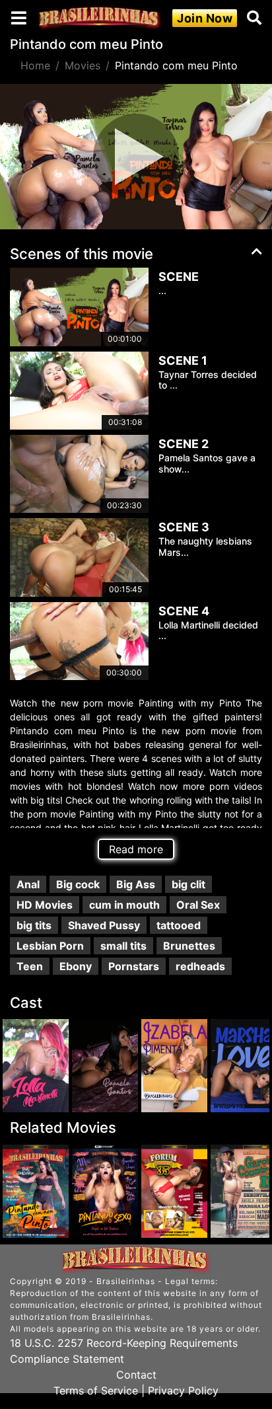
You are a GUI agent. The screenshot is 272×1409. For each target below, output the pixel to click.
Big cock (78, 884)
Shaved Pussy (104, 925)
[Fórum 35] (174, 1191)
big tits (34, 925)
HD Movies (45, 904)
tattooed (178, 925)
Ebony (75, 966)
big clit (188, 884)
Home (35, 65)
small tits (123, 945)
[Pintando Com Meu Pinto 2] (36, 1191)
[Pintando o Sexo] (105, 1191)
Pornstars (133, 966)
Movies (82, 65)
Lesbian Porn (50, 945)
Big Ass (135, 884)
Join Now (204, 18)
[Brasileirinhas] (99, 18)
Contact (136, 1374)
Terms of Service (95, 1390)
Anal (28, 884)
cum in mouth (124, 904)
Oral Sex (198, 904)
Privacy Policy (183, 1390)
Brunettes (189, 945)
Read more (136, 849)
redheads (200, 966)
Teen (30, 966)
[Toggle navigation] (19, 18)
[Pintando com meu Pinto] (36, 1065)
